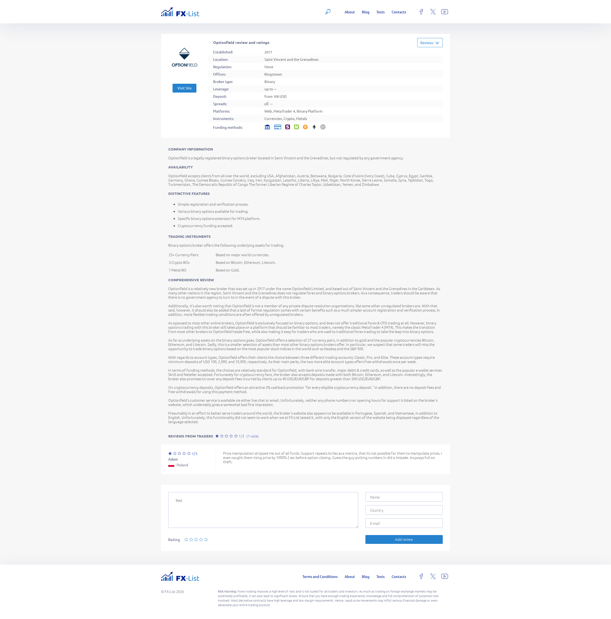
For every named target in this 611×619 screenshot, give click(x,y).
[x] (433, 11)
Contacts (399, 12)
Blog (365, 12)
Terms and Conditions (320, 576)
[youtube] (444, 11)
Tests (380, 12)
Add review (404, 539)
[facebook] (421, 11)
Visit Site (184, 88)
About (350, 12)
